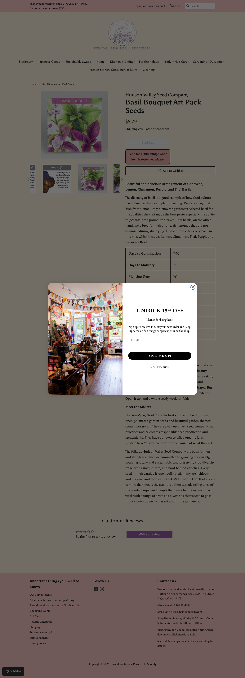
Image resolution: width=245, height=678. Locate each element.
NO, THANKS (160, 367)
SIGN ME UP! (160, 356)
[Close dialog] (193, 287)
